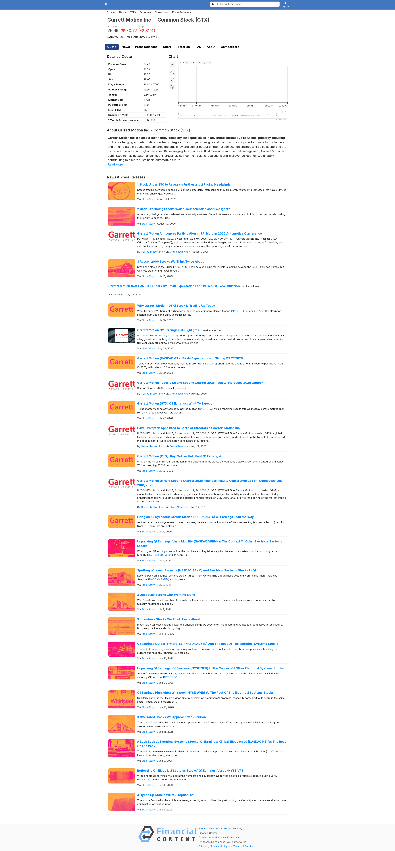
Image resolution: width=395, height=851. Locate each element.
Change (141, 26)
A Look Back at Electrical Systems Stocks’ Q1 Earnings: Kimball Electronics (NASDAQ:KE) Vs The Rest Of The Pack (211, 744)
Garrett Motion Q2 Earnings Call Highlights (179, 330)
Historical (184, 47)
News (122, 12)
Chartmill (118, 294)
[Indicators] (172, 65)
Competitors (230, 47)
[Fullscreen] (172, 80)
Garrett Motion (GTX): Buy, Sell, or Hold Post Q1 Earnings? (179, 456)
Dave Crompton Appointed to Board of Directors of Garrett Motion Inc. (189, 428)
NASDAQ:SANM (158, 579)
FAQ (198, 47)
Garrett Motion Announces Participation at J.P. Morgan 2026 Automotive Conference (199, 233)
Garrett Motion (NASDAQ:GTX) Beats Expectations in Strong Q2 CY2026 (190, 358)
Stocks (111, 12)
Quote (111, 47)
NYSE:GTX (238, 311)
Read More (115, 164)
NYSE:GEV (170, 677)
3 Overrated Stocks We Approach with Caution (171, 717)
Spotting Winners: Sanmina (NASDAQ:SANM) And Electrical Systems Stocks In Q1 (196, 570)
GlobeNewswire (179, 251)
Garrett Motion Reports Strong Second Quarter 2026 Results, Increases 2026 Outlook (200, 383)
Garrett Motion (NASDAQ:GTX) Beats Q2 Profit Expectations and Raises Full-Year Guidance (184, 286)
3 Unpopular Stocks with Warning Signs (166, 595)
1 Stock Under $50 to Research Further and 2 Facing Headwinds (184, 184)
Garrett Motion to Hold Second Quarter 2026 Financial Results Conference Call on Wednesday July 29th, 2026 (210, 483)
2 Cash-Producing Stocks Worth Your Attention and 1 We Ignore (183, 209)
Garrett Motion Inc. (152, 251)
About (211, 47)
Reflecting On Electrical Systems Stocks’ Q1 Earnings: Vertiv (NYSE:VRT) (191, 770)
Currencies (161, 12)
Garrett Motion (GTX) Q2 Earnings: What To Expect (174, 403)
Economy (145, 12)
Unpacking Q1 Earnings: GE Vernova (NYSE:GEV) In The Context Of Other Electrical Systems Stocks (210, 668)
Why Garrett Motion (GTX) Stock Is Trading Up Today (176, 305)
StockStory (148, 199)
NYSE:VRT (144, 779)
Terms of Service (243, 846)
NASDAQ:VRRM (157, 554)
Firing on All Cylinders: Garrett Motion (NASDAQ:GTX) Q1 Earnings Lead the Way (195, 517)
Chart (167, 47)
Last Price (112, 26)
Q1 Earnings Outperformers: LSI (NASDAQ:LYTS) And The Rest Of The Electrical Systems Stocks (207, 644)
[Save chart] (172, 87)
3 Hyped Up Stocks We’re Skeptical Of (165, 795)
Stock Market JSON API (213, 828)
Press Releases (181, 12)
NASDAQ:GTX (164, 335)
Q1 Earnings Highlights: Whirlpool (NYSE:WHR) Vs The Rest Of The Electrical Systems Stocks (205, 692)
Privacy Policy (219, 846)
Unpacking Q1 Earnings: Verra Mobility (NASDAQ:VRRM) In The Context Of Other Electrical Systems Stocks (209, 544)
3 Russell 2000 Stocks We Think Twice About (170, 261)
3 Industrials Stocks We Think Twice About (168, 619)
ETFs (133, 12)
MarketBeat (148, 348)
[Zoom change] (172, 72)
